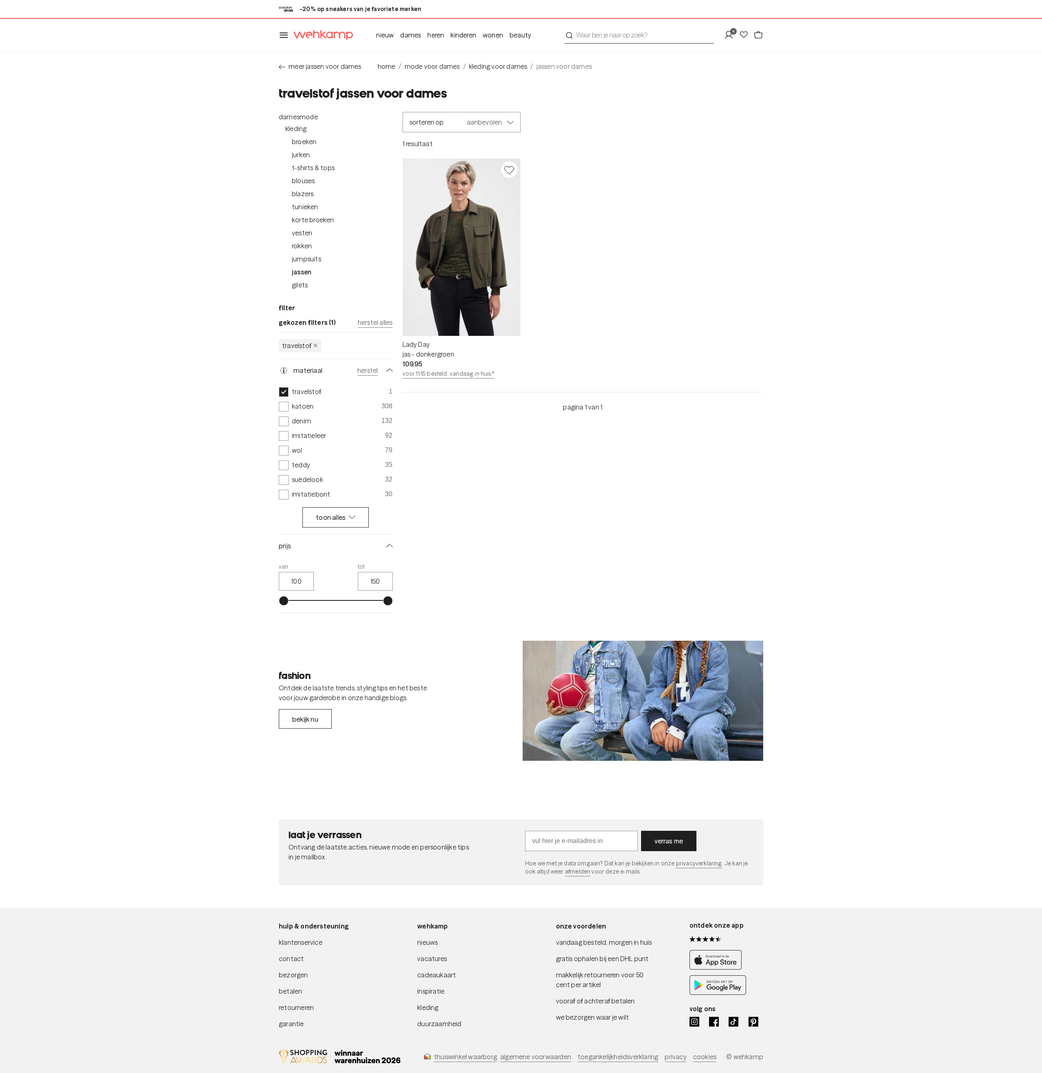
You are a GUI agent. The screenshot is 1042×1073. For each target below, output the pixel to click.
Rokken (302, 246)
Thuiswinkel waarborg (465, 1057)
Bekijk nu (305, 719)
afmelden (577, 871)
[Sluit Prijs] (388, 546)
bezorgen (293, 975)
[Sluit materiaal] (388, 370)
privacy (675, 1057)
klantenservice (300, 942)
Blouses (303, 181)
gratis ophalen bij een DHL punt (602, 959)
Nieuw (385, 35)
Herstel (367, 370)
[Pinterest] (753, 1022)
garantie (291, 1024)
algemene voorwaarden (535, 1057)
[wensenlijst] (746, 35)
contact (291, 959)
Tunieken (305, 207)
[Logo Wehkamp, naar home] (321, 35)
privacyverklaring (699, 863)
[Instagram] (694, 1022)
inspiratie (430, 991)
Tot (361, 566)
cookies (704, 1057)
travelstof (296, 346)
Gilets (300, 285)
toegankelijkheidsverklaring (618, 1057)
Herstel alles (375, 322)
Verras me (669, 841)
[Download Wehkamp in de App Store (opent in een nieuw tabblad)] (718, 967)
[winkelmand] (758, 35)
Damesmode (298, 117)
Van (284, 566)
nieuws (427, 942)
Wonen (493, 35)
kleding (427, 1007)
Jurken (301, 155)
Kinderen (463, 35)
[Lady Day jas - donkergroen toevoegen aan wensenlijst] (509, 170)
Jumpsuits (306, 259)
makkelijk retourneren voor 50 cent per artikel (600, 980)
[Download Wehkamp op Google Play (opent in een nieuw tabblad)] (718, 992)
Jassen (301, 272)
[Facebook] (714, 1022)
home (387, 66)
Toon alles (331, 517)
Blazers (302, 194)
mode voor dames (432, 66)
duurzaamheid (439, 1024)
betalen (290, 991)
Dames (410, 35)
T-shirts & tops (313, 168)
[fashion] (643, 701)
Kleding (295, 129)
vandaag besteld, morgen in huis (604, 942)
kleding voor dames (498, 66)
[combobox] (639, 35)
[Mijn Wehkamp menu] (731, 35)
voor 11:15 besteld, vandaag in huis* (449, 373)
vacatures (432, 959)
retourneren (296, 1007)
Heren (435, 35)
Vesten (302, 233)
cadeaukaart (436, 975)
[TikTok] (733, 1022)
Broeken (304, 142)
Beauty (520, 35)
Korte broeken (313, 220)
